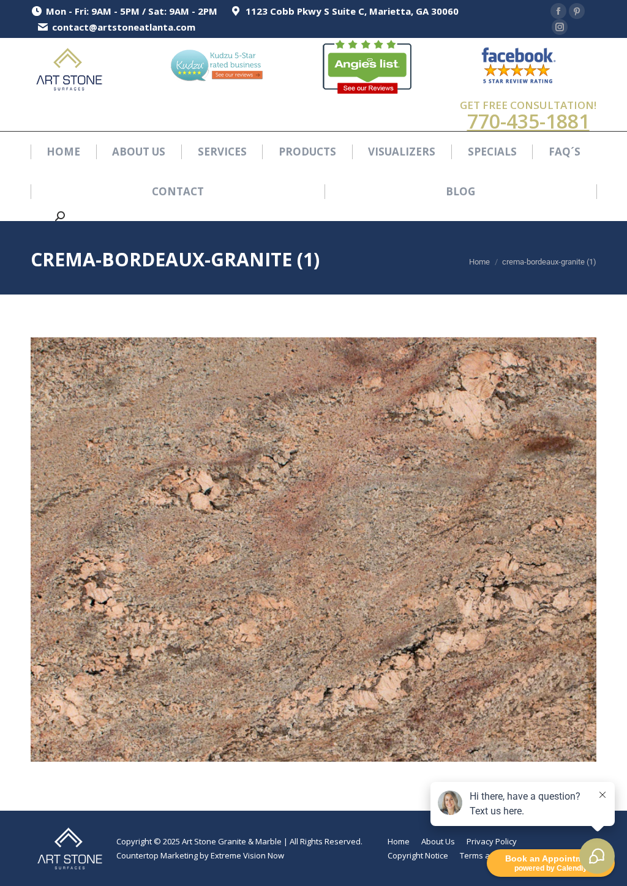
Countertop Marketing (157, 855)
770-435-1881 (528, 121)
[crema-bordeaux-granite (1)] (313, 549)
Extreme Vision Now (247, 855)
